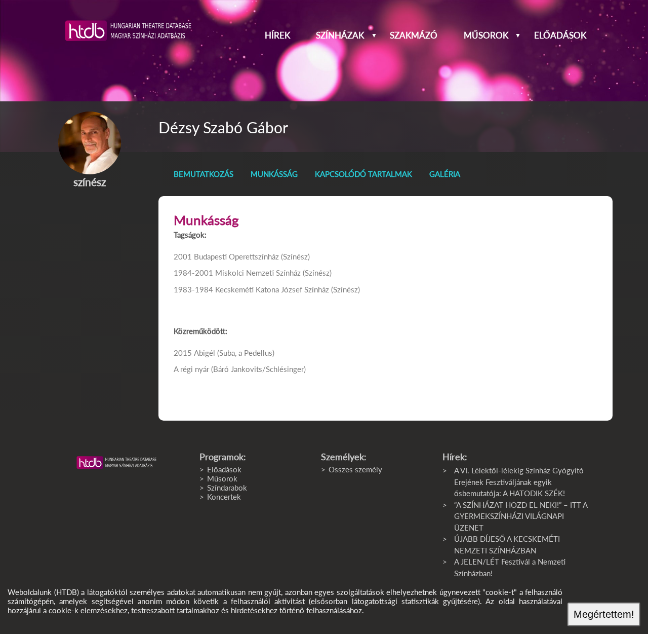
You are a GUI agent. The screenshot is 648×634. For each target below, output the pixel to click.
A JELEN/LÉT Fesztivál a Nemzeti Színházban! (509, 567)
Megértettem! (604, 614)
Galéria (444, 173)
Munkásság (274, 173)
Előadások (560, 35)
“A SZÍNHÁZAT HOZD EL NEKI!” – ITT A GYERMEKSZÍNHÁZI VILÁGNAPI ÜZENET (520, 516)
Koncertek (224, 496)
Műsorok (486, 35)
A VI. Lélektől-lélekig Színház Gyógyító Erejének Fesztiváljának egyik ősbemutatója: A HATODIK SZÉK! (519, 482)
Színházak (340, 35)
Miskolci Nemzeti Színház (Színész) (273, 272)
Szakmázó (413, 35)
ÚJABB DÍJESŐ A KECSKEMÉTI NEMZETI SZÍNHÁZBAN (507, 544)
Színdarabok (227, 487)
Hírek (277, 35)
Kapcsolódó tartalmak (363, 173)
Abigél (204, 352)
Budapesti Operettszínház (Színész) (252, 256)
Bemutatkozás (203, 173)
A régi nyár (191, 369)
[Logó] (116, 462)
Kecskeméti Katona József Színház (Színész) (287, 289)
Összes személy (355, 469)
